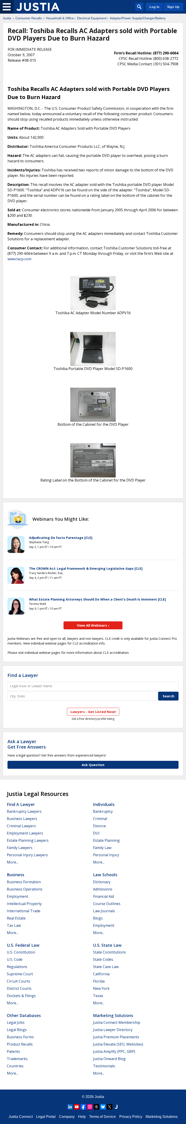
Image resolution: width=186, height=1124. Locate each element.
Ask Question (93, 764)
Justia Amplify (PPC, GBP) (114, 1051)
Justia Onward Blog (109, 1058)
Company (67, 1117)
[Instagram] (90, 1106)
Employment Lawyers (25, 833)
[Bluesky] (103, 1106)
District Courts (19, 988)
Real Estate (16, 918)
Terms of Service (102, 1117)
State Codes (103, 959)
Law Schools (105, 874)
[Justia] (37, 7)
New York (101, 988)
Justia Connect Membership (116, 1022)
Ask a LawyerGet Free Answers (26, 744)
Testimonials (104, 1065)
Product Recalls (20, 1044)
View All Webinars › (93, 625)
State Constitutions (109, 952)
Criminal (100, 818)
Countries (15, 1065)
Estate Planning (106, 840)
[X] (109, 1106)
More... (12, 862)
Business (15, 874)
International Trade (23, 910)
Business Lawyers (22, 818)
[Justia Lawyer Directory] (116, 1106)
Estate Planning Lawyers (28, 840)
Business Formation (24, 881)
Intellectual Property (24, 903)
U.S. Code (14, 959)
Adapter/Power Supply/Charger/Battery (138, 18)
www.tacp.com (19, 258)
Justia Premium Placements (116, 1036)
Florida (99, 981)
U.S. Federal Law (23, 945)
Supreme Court (20, 973)
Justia (7, 18)
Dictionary (101, 881)
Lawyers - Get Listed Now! (93, 711)
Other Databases (24, 1015)
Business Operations (24, 889)
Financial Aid (103, 896)
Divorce (99, 825)
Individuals (104, 804)
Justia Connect (21, 1117)
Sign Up (173, 7)
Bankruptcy (103, 811)
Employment (17, 896)
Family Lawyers (19, 847)
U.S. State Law (107, 945)
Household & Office (60, 18)
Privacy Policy (130, 1117)
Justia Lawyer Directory (112, 1029)
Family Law (102, 847)
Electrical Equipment (91, 18)
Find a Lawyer (22, 675)
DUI (96, 833)
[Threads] (96, 1106)
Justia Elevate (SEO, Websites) (118, 1044)
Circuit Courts (18, 981)
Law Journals (104, 910)
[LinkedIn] (70, 1106)
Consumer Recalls (28, 18)
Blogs (98, 918)
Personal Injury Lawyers (27, 854)
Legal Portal (46, 1117)
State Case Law (106, 966)
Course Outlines (106, 903)
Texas (98, 995)
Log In (154, 7)
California (101, 973)
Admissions (102, 889)
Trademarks (17, 1058)
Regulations (17, 966)
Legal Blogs (17, 1029)
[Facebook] (83, 1106)
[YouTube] (76, 1106)
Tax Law (14, 925)
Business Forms (20, 1036)
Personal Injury (106, 854)
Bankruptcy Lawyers (24, 811)
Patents (13, 1051)
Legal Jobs (15, 1022)
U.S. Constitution (21, 952)
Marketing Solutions (113, 1015)
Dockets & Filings (21, 995)
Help (82, 1117)
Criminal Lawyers (21, 825)
